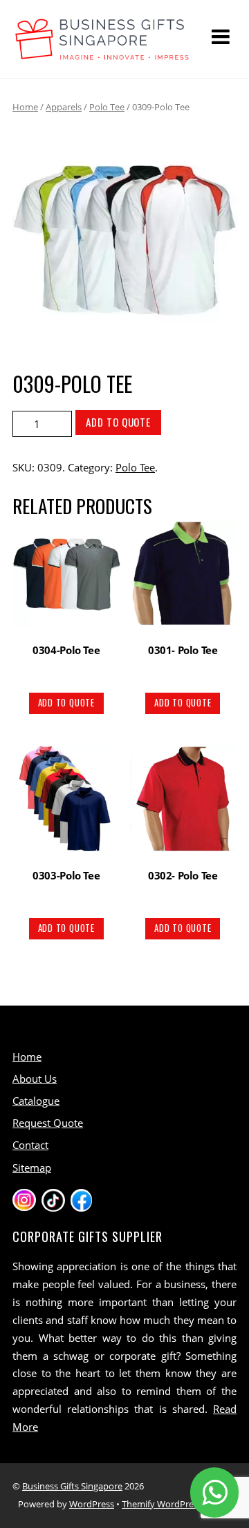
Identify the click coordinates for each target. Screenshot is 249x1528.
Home (25, 107)
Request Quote (47, 1123)
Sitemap (31, 1167)
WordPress (91, 1504)
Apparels (64, 107)
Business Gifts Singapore (72, 1486)
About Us (34, 1079)
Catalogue (35, 1101)
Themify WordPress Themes (179, 1504)
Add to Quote (118, 421)
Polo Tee (106, 107)
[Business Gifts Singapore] (102, 53)
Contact (30, 1145)
